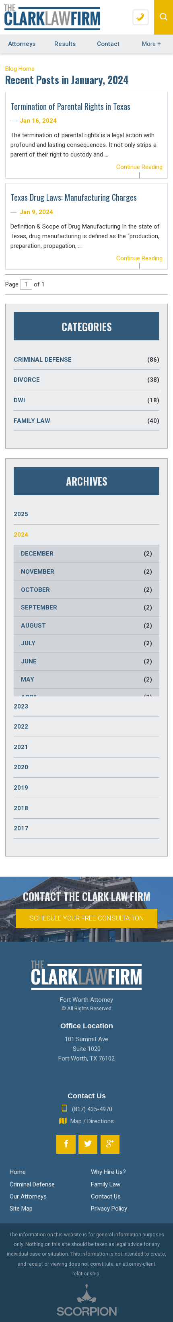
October (86, 589)
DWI (86, 400)
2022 (21, 726)
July (86, 643)
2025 (21, 514)
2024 (21, 534)
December (86, 553)
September (86, 607)
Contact (108, 43)
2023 (21, 706)
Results (65, 43)
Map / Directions (92, 1121)
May (86, 679)
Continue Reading (139, 167)
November (86, 571)
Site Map (21, 1208)
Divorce (86, 379)
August (86, 625)
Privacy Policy (109, 1208)
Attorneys (21, 43)
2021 (21, 747)
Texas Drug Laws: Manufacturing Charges (73, 197)
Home (18, 1172)
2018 (21, 808)
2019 (21, 787)
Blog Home (20, 68)
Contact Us (106, 1196)
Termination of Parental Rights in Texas (70, 106)
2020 (21, 767)
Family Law (86, 420)
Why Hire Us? (108, 1172)
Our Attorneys (28, 1196)
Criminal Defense (86, 359)
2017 (21, 828)
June (86, 661)
